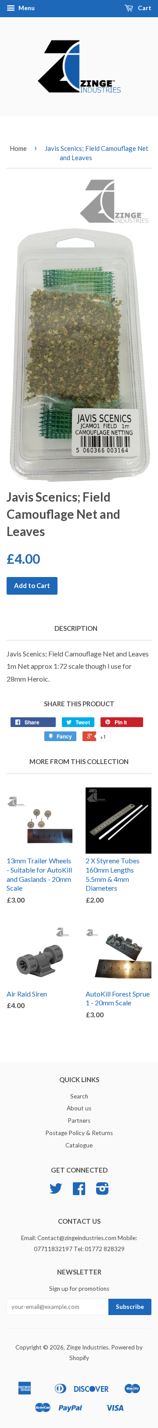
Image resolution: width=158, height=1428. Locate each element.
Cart (143, 7)
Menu (26, 7)
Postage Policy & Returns (79, 1132)
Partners (79, 1120)
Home (18, 148)
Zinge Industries (87, 1347)
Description (75, 628)
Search (79, 1096)
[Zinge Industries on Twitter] (55, 1191)
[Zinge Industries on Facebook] (79, 1191)
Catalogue (79, 1145)
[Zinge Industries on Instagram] (102, 1191)
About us (79, 1108)
